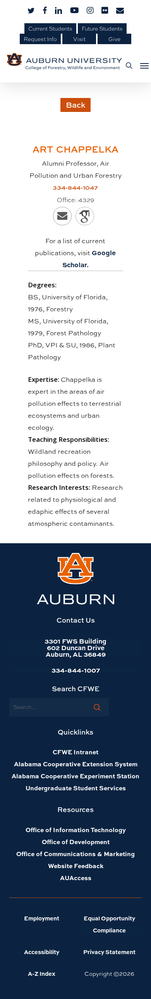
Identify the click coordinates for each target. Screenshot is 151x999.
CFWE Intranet (75, 751)
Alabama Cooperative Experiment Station (75, 775)
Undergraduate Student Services (76, 787)
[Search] (97, 707)
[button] (142, 65)
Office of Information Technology (76, 829)
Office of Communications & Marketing (75, 853)
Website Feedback (75, 865)
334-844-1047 (75, 187)
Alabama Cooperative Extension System (75, 763)
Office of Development (76, 841)
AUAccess (75, 877)
